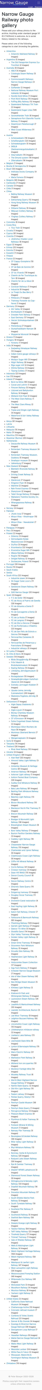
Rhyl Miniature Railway (21, 1147)
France (9, 258)
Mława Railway (17, 553)
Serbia (9, 572)
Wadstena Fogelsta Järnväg (23, 696)
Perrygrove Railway (19, 1111)
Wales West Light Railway (22, 1343)
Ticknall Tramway (18, 1237)
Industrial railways (19, 648)
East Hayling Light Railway (23, 906)
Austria (9, 135)
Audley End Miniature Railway (24, 783)
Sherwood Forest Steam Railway (25, 1175)
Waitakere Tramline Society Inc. (25, 497)
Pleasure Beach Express (21, 1114)
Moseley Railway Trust (21, 1074)
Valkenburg (16, 463)
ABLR (13, 71)
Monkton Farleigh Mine (21, 1069)
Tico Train (15, 228)
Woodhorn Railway (19, 1287)
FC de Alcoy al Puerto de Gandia (25, 600)
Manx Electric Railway (20, 1052)
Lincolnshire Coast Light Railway (25, 1024)
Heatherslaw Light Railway (22, 957)
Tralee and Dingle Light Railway (25, 410)
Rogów (14, 556)
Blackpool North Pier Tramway (24, 808)
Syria (8, 741)
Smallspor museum (19, 460)
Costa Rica (11, 225)
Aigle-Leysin (16, 710)
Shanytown (16, 491)
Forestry (14, 342)
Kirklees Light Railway (20, 987)
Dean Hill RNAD (18, 872)
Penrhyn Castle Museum (21, 1102)
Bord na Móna (17, 382)
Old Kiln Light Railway (20, 1088)
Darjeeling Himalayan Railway (24, 348)
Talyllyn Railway (18, 1228)
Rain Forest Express (19, 488)
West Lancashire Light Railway (24, 1268)
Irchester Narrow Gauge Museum (25, 971)
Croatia (9, 230)
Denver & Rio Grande (20, 1321)
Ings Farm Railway (19, 968)
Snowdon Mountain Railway (23, 1192)
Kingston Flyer (17, 483)
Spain (8, 595)
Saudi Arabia (12, 570)
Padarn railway (17, 1094)
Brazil (8, 169)
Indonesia (10, 373)
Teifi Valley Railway (19, 1231)
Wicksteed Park (18, 1285)
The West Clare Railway (21, 399)
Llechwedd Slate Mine (20, 1041)
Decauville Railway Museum (23, 443)
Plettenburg (16, 326)
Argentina (10, 59)
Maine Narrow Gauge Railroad (24, 1338)
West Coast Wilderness (21, 129)
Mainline (14, 485)
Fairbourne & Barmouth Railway (25, 917)
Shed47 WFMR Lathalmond (23, 1170)
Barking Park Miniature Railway (24, 791)
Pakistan (10, 511)
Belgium (9, 163)
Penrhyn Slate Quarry (20, 1108)
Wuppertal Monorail (20, 334)
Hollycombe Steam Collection (24, 962)
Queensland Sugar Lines (21, 110)
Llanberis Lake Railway (21, 1035)
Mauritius (10, 435)
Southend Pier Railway (21, 1209)
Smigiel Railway (18, 558)
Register (38, 7)
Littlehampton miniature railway (25, 1029)
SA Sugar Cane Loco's (21, 581)
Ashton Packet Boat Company (24, 777)
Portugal (10, 564)
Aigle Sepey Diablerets (21, 704)
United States (12, 1299)
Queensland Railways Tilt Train (24, 104)
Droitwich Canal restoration (23, 900)
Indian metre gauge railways (23, 354)
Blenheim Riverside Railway (23, 469)
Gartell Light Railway (20, 926)
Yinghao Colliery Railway (22, 216)
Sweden (9, 657)
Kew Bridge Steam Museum (23, 982)
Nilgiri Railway (17, 362)
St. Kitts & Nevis (13, 654)
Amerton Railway (18, 771)
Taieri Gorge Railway (20, 494)
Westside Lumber (18, 1349)
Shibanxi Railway (18, 208)
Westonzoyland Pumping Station (25, 1273)
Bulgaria (10, 180)
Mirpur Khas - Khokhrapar (22, 516)
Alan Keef (15, 757)
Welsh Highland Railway (21, 1257)
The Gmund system (19, 157)
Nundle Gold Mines (19, 96)
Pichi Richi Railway (19, 99)
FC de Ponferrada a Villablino (24, 626)
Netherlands (11, 441)
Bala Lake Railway (19, 788)
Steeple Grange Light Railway (24, 1223)
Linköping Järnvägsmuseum (23, 671)
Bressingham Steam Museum (23, 825)
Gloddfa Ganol (17, 931)
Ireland (9, 379)
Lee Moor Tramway (19, 1015)
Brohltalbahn (16, 312)
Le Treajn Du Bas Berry (21, 292)
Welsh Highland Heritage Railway (25, 1251)
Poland (9, 533)
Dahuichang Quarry (19, 199)
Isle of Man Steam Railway (22, 976)
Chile (8, 188)
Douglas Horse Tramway (22, 895)
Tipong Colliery (18, 371)
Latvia (9, 424)
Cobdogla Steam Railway (22, 73)
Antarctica (11, 51)
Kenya (9, 421)
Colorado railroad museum (23, 1310)
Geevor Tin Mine (18, 928)
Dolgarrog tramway (19, 892)
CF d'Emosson (17, 718)
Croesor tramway (18, 870)
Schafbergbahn (17, 141)
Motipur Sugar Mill (19, 359)
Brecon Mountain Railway (22, 814)
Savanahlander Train (20, 115)
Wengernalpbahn (18, 738)
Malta (8, 432)
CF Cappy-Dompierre (20, 261)
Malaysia (10, 429)
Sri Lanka (10, 651)
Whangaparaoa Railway (21, 502)
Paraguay (10, 528)
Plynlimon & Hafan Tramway (23, 1119)
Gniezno (14, 536)
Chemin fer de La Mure (21, 281)
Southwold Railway (19, 1214)
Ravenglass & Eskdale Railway (24, 1136)
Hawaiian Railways (19, 1335)
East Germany (17, 317)
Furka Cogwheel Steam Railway (25, 721)
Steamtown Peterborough (22, 124)
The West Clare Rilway (21, 404)
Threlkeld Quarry (18, 1234)
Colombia (10, 222)
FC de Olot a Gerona (20, 623)
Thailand (10, 746)
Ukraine (9, 752)
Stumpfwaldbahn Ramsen (22, 328)
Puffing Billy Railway (20, 101)
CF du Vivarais (17, 272)
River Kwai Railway (19, 749)
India (8, 345)
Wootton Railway (18, 1290)
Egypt (9, 244)
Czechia (10, 236)
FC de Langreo (17, 620)
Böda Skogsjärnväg (19, 659)
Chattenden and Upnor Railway (25, 850)
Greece (9, 337)
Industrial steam (18, 578)
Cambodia (11, 183)
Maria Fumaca (17, 177)
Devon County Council (21, 875)
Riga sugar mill (17, 365)
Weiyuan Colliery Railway (22, 211)
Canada (9, 185)
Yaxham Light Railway (20, 1293)
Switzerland (11, 701)
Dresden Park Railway (20, 314)
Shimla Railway (17, 368)
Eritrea (9, 247)
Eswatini (10, 253)
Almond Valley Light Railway (23, 760)
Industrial (15, 289)
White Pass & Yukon (20, 1352)
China (8, 191)
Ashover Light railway (20, 774)
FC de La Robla (18, 617)
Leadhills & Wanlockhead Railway (25, 1004)
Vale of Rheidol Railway (21, 1240)
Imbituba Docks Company (22, 171)
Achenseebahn (17, 138)
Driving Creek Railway (21, 474)
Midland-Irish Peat (19, 396)
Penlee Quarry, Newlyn (21, 1097)
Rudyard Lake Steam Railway (24, 1158)
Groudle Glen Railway (20, 951)
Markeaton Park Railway (21, 1057)
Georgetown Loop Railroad (23, 1329)
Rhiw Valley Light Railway (22, 1142)
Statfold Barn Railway (20, 1217)
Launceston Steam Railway (23, 999)
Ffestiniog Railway (19, 923)
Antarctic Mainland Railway (23, 54)
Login (30, 7)
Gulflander (15, 87)
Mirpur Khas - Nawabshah (22, 522)
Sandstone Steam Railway (22, 586)
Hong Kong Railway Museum (23, 202)
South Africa (11, 575)
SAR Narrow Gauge (19, 592)
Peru (8, 530)
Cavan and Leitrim (19, 385)
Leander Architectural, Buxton (24, 1010)
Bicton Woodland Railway (22, 802)
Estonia (9, 250)
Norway (9, 508)
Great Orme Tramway (20, 943)
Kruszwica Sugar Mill (20, 550)
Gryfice (14, 544)
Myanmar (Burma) (14, 438)
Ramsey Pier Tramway (21, 1130)
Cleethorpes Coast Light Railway (25, 856)
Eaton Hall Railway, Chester (23, 912)
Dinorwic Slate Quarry (20, 886)
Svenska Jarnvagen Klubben (23, 685)
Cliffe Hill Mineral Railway (22, 861)
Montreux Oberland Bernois (23, 732)
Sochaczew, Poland (19, 561)
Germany (10, 306)
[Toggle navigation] (38, 2)
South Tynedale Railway (21, 1203)
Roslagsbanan (17, 676)
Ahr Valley (15, 309)
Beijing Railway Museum (21, 194)
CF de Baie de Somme (21, 267)
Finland (9, 256)
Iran (8, 376)
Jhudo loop (16, 514)
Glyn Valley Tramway (20, 934)
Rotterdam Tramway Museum (24, 449)
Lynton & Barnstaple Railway (23, 1046)
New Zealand (12, 466)
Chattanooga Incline (20, 1307)
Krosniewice (16, 547)
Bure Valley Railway (19, 830)
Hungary (10, 340)
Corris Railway (17, 867)
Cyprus (9, 233)
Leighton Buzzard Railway (22, 1018)
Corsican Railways (19, 286)
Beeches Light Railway (21, 797)
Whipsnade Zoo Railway (21, 1279)
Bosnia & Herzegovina (16, 166)
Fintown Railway (18, 387)
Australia (10, 68)
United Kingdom (13, 755)
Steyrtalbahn (16, 155)
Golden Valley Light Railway (23, 937)
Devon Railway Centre (21, 881)
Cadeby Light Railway (20, 839)
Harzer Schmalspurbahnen (22, 320)
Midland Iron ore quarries (22, 1063)
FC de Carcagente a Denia (22, 612)
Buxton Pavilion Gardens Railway (25, 833)
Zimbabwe (11, 1363)
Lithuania (10, 427)
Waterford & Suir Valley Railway (25, 415)
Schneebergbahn (18, 143)
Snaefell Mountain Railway (22, 1186)
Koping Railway (17, 668)
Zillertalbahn (16, 160)
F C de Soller (17, 598)
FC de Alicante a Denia (21, 606)
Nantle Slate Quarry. (20, 1085)
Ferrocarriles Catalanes (21, 637)
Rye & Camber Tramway (21, 1164)
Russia (9, 567)
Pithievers (15, 298)
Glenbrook (15, 480)
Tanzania (10, 743)
